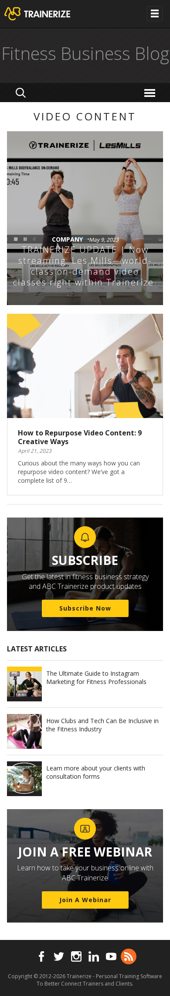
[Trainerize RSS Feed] (128, 956)
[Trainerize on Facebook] (41, 956)
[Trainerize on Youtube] (111, 956)
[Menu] (151, 92)
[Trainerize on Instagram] (76, 956)
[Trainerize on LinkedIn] (94, 956)
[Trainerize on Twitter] (59, 956)
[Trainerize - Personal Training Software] (48, 14)
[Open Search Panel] (20, 92)
